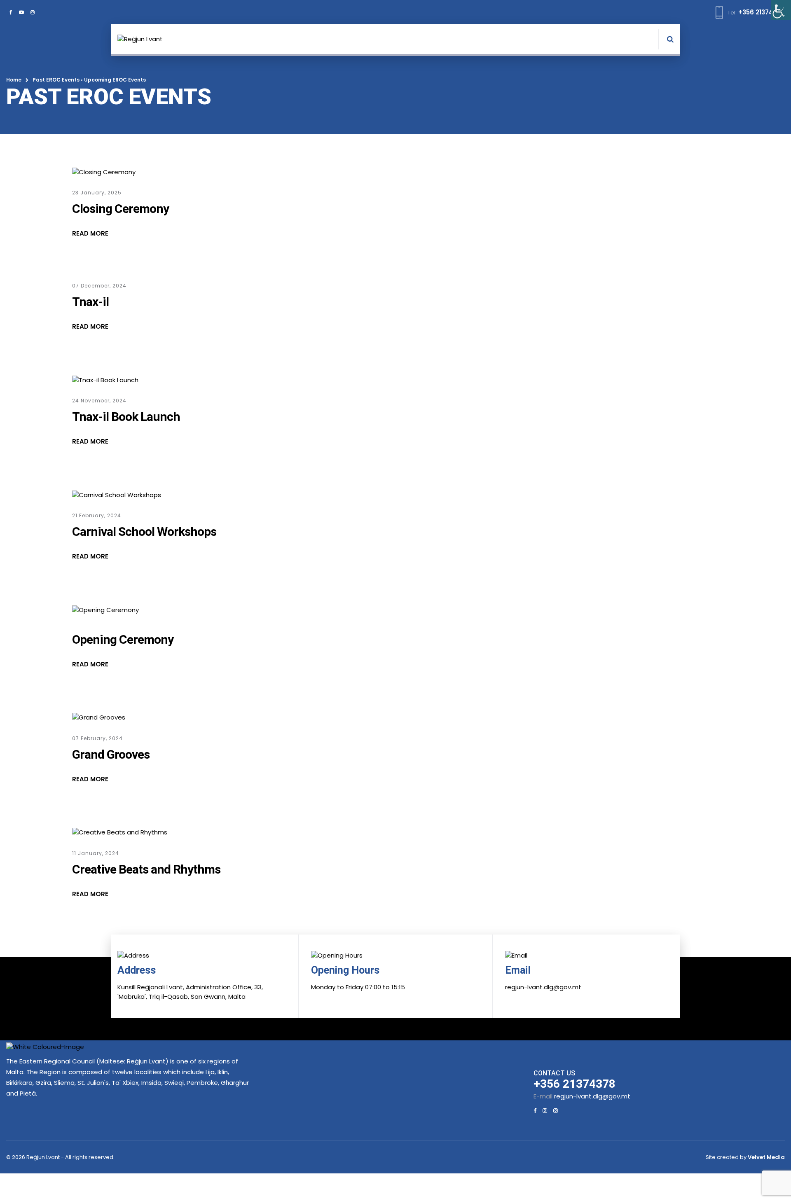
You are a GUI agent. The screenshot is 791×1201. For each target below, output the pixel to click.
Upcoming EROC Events (115, 79)
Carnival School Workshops (144, 531)
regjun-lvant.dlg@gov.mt (592, 1096)
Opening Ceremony (122, 639)
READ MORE (90, 233)
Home (13, 79)
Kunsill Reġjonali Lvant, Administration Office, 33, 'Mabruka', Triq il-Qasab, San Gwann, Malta (190, 992)
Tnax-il (90, 301)
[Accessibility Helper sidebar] (781, 10)
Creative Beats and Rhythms (146, 869)
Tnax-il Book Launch (126, 416)
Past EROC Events (56, 79)
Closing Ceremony (120, 208)
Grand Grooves (111, 754)
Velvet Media (766, 1157)
